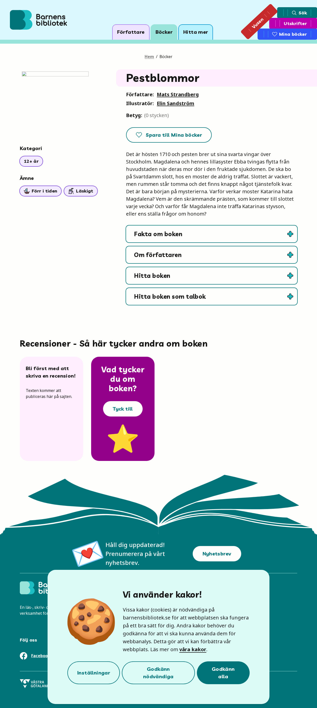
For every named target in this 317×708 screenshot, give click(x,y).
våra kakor (192, 649)
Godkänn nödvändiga (158, 672)
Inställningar (93, 673)
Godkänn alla (223, 672)
